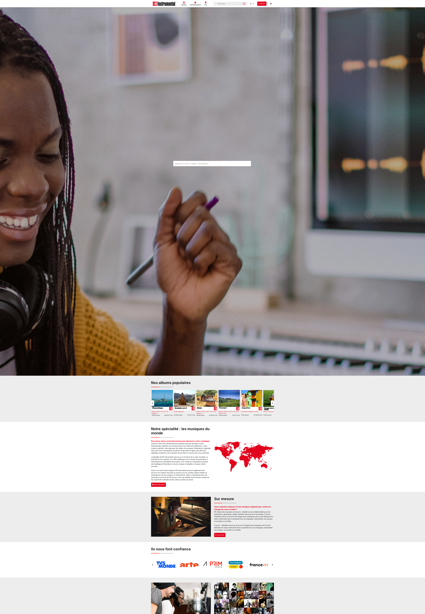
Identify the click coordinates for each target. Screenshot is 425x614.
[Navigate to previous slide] (152, 403)
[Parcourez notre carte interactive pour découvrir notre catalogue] (244, 457)
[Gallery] (212, 565)
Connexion (261, 3)
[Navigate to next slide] (272, 403)
